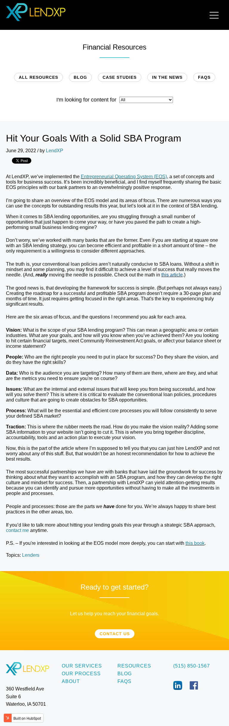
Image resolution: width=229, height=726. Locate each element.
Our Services (82, 665)
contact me (17, 530)
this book (195, 543)
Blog (80, 77)
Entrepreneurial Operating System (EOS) (124, 176)
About (71, 681)
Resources (134, 665)
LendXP (54, 150)
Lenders (30, 555)
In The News (167, 77)
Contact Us (115, 633)
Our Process (81, 673)
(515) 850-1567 (191, 665)
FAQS (204, 77)
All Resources (38, 77)
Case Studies (120, 77)
